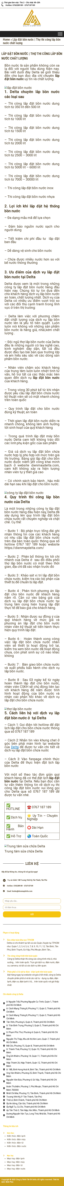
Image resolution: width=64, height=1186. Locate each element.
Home (6, 39)
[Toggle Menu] (60, 33)
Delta (15, 747)
